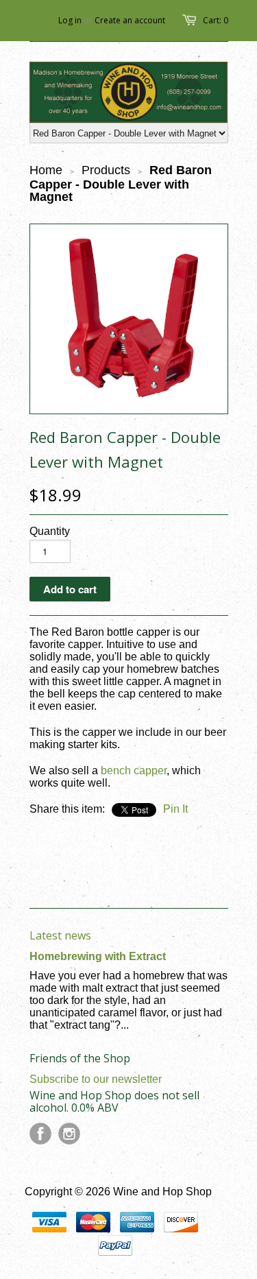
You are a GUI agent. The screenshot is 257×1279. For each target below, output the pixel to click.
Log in (70, 20)
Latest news (60, 935)
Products (106, 170)
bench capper (134, 770)
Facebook (40, 1134)
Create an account (130, 20)
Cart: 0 (215, 20)
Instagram (69, 1134)
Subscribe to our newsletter (95, 1079)
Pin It (175, 809)
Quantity (49, 531)
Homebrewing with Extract (97, 956)
